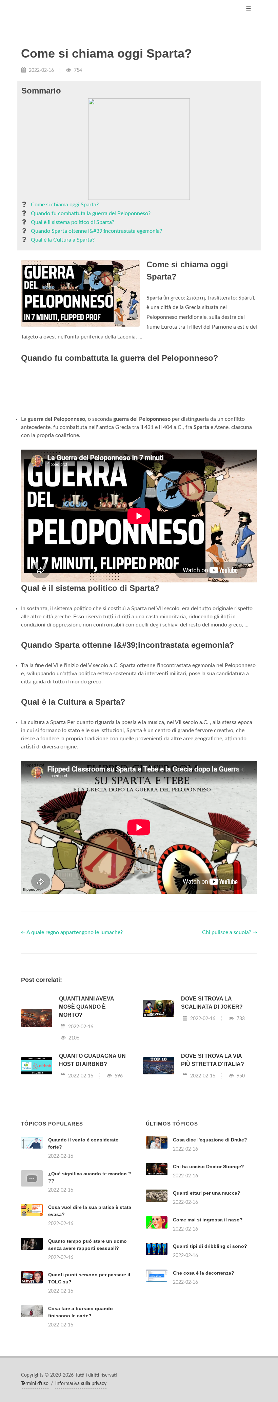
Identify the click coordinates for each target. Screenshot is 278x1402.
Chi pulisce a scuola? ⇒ (229, 932)
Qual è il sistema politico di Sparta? (72, 222)
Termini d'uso (34, 1383)
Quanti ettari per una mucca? (206, 1193)
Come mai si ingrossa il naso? (208, 1219)
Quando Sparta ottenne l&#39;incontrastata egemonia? (96, 231)
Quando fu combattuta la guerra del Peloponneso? (91, 213)
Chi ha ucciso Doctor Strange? (208, 1166)
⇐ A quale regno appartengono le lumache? (72, 932)
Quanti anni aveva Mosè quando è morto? (86, 1007)
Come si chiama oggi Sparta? (65, 204)
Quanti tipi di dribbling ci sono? (210, 1246)
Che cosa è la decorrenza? (203, 1273)
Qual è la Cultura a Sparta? (63, 240)
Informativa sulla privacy (80, 1383)
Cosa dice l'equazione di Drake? (210, 1139)
